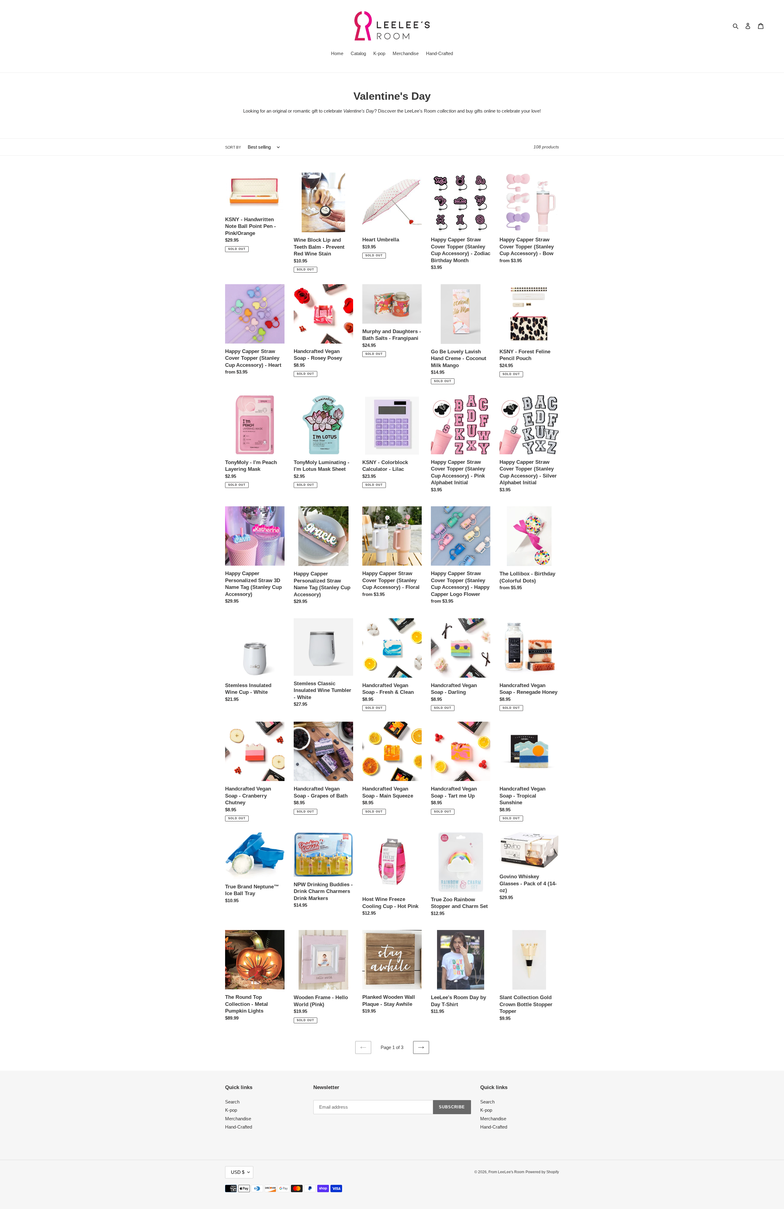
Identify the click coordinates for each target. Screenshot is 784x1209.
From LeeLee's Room (506, 1172)
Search (232, 1101)
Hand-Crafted (238, 1126)
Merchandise (238, 1118)
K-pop (231, 1110)
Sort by (233, 147)
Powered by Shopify (542, 1172)
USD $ (237, 1172)
